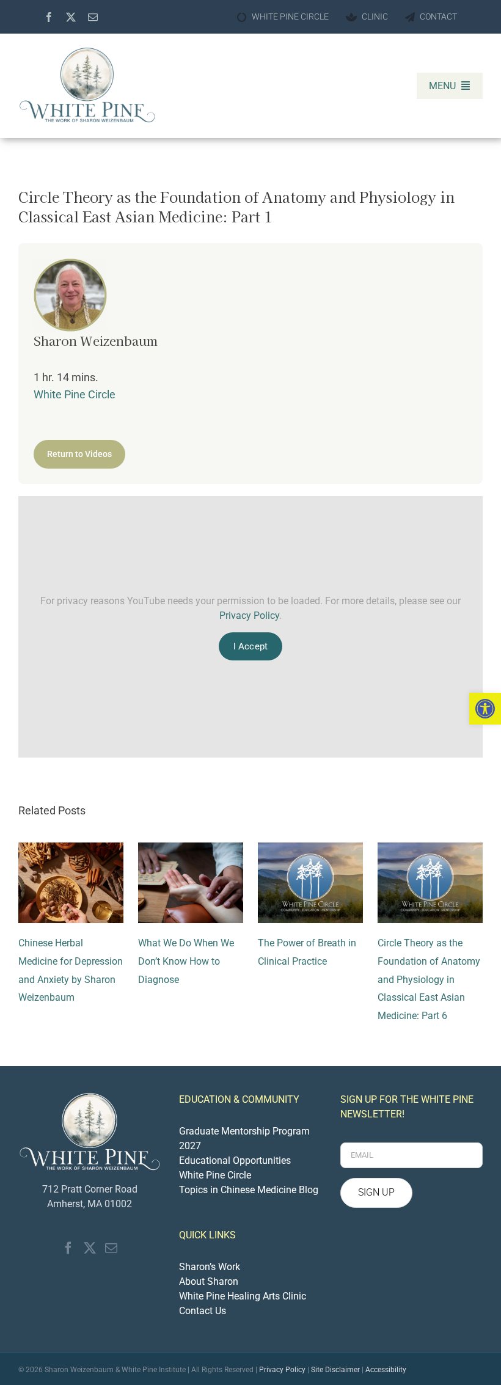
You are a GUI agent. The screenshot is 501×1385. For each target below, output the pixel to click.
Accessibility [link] (385, 1369)
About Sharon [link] (208, 1281)
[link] (485, 709)
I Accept (250, 646)
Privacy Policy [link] (249, 615)
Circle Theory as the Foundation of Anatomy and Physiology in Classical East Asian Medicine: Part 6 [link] (429, 979)
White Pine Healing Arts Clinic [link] (242, 1296)
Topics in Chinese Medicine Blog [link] (248, 1190)
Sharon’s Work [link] (209, 1267)
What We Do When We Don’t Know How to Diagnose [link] (186, 961)
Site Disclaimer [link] (335, 1369)
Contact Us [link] (202, 1311)
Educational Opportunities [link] (235, 1160)
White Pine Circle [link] (74, 394)
